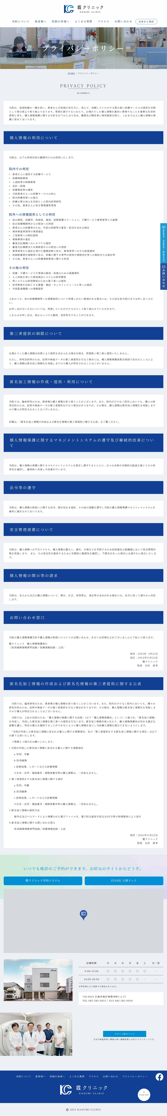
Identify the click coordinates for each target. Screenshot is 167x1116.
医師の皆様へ (61, 21)
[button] (43, 881)
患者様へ (41, 21)
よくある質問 (84, 21)
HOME (71, 73)
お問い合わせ (123, 21)
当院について (21, 21)
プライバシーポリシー (135, 1076)
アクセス (103, 21)
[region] (83, 921)
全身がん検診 (146, 21)
